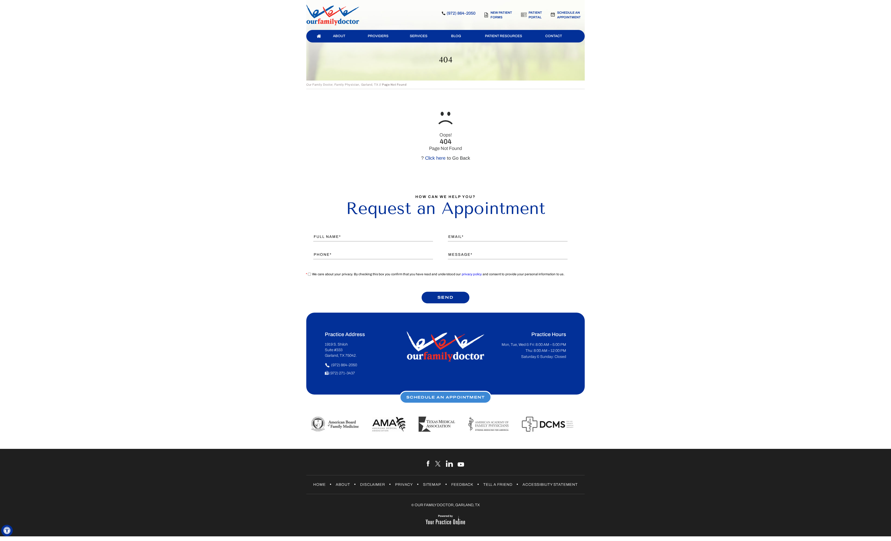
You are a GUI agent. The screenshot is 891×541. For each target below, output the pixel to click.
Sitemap (432, 484)
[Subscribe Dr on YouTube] (461, 463)
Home (319, 484)
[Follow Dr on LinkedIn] (449, 463)
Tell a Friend (497, 484)
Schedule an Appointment (569, 15)
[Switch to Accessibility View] (7, 530)
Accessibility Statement (550, 484)
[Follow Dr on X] (438, 463)
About (343, 484)
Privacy (404, 484)
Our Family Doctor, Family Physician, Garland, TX (342, 84)
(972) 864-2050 (461, 13)
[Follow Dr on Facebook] (428, 463)
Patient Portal (535, 15)
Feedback (462, 484)
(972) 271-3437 (342, 373)
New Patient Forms (501, 15)
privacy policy (472, 274)
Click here (435, 158)
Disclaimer (372, 484)
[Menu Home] (319, 36)
